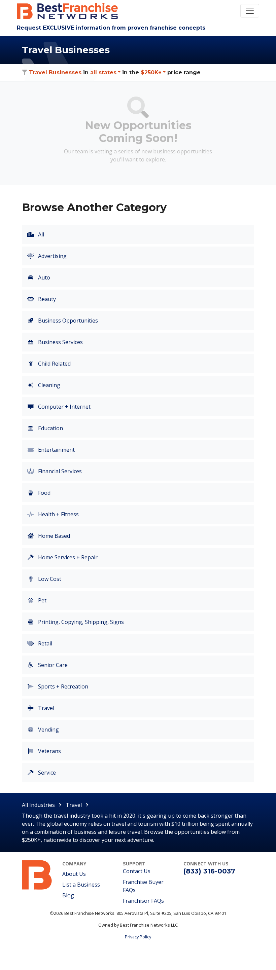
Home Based (53, 535)
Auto (43, 277)
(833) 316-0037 (209, 871)
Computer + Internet (64, 406)
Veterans (49, 751)
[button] (105, 72)
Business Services (60, 342)
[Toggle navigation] (249, 10)
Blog (68, 895)
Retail (44, 643)
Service (46, 772)
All (40, 234)
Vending (48, 729)
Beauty (46, 299)
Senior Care (52, 665)
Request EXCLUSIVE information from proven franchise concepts (111, 28)
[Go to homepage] (37, 874)
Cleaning (48, 385)
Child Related (54, 363)
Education (50, 428)
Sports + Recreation (62, 686)
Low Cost (49, 579)
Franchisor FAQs (143, 900)
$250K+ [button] (151, 72)
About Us (74, 874)
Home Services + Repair (67, 557)
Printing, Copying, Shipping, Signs (80, 622)
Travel (45, 708)
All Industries (38, 805)
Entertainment (56, 449)
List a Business (81, 884)
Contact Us (136, 871)
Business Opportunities (67, 320)
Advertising (52, 256)
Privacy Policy (138, 937)
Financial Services (59, 471)
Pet (41, 600)
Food (43, 492)
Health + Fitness (58, 514)
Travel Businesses (55, 72)
